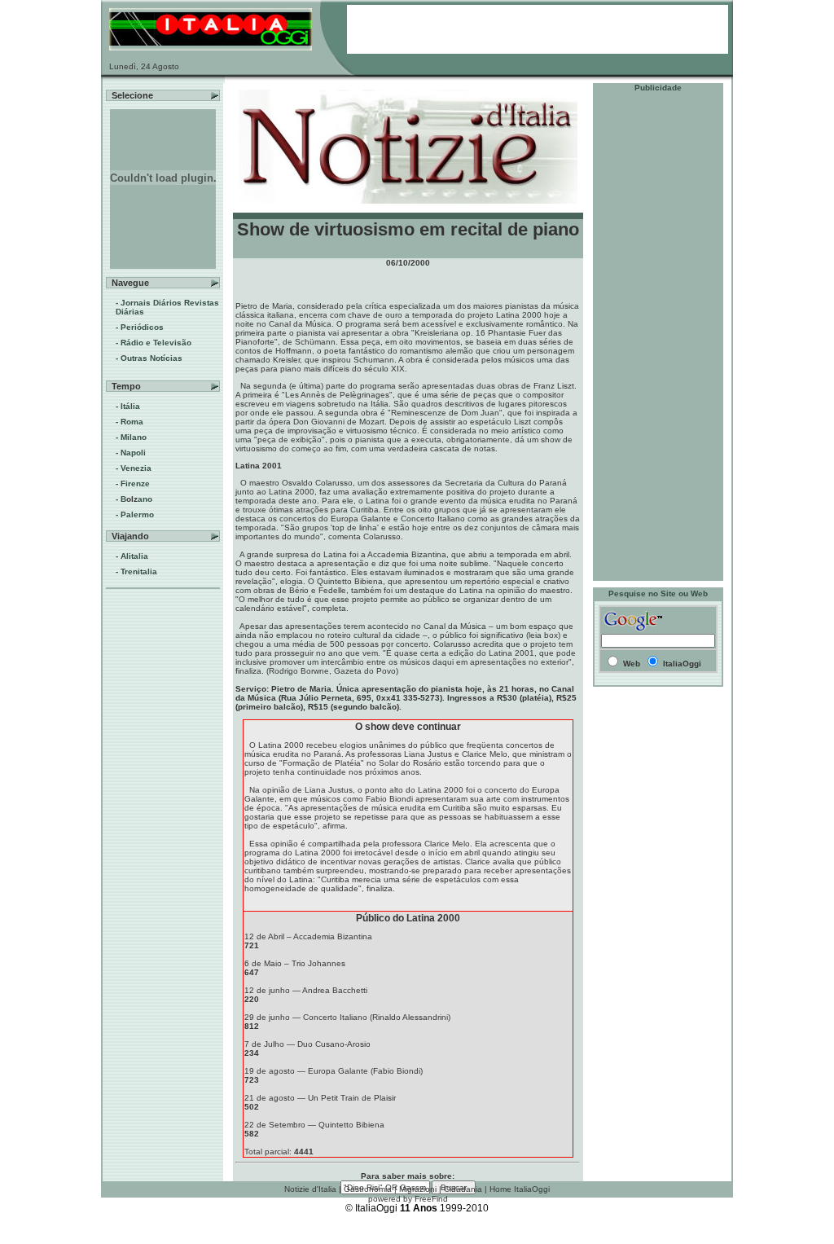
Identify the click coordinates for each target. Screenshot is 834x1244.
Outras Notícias (151, 358)
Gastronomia (368, 1189)
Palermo (137, 514)
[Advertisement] (658, 336)
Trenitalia (139, 571)
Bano (136, 499)
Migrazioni (418, 1189)
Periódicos (142, 327)
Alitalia (134, 556)
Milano (134, 437)
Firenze (135, 483)
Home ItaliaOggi (519, 1189)
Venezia (136, 468)
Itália (130, 406)
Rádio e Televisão (156, 342)
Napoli (133, 452)
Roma (132, 421)
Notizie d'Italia (310, 1189)
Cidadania (463, 1189)
